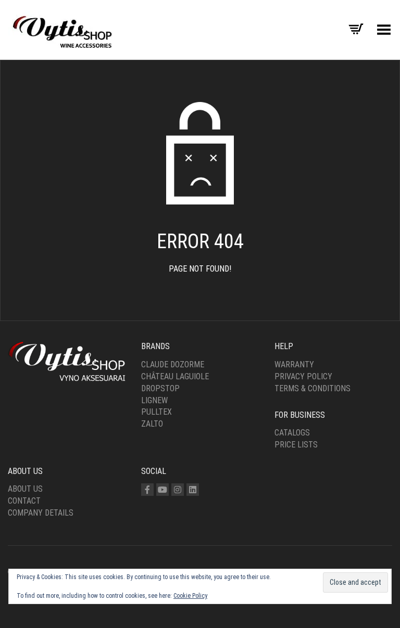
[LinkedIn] (192, 489)
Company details (40, 513)
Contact (24, 501)
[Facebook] (147, 489)
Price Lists (296, 445)
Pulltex (156, 412)
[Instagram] (177, 489)
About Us (25, 489)
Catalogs (292, 433)
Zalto (152, 424)
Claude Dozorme (172, 364)
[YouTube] (162, 489)
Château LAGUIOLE (175, 376)
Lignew (154, 400)
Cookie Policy (190, 595)
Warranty (294, 364)
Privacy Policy (303, 376)
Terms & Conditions (312, 388)
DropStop (160, 388)
